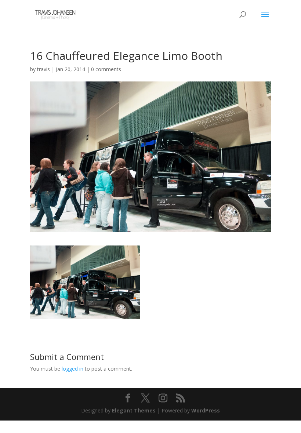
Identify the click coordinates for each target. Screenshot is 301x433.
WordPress (205, 410)
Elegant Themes (134, 410)
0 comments (106, 69)
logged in (72, 368)
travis (43, 69)
